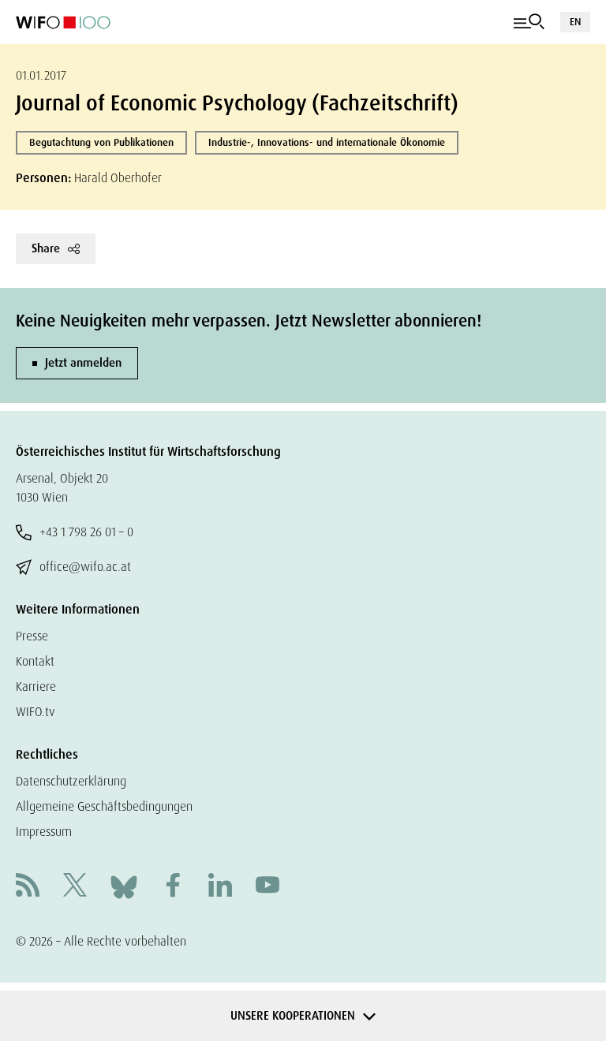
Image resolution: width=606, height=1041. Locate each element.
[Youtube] (267, 886)
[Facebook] (173, 886)
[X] (75, 886)
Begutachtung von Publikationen (101, 142)
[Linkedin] (220, 886)
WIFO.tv (35, 711)
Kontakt (35, 661)
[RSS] (27, 886)
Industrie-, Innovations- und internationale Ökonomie (326, 142)
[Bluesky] (123, 886)
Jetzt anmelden (83, 363)
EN (575, 21)
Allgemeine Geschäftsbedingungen (104, 806)
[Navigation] (529, 22)
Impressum (44, 831)
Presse (32, 636)
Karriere (36, 686)
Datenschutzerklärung (71, 781)
